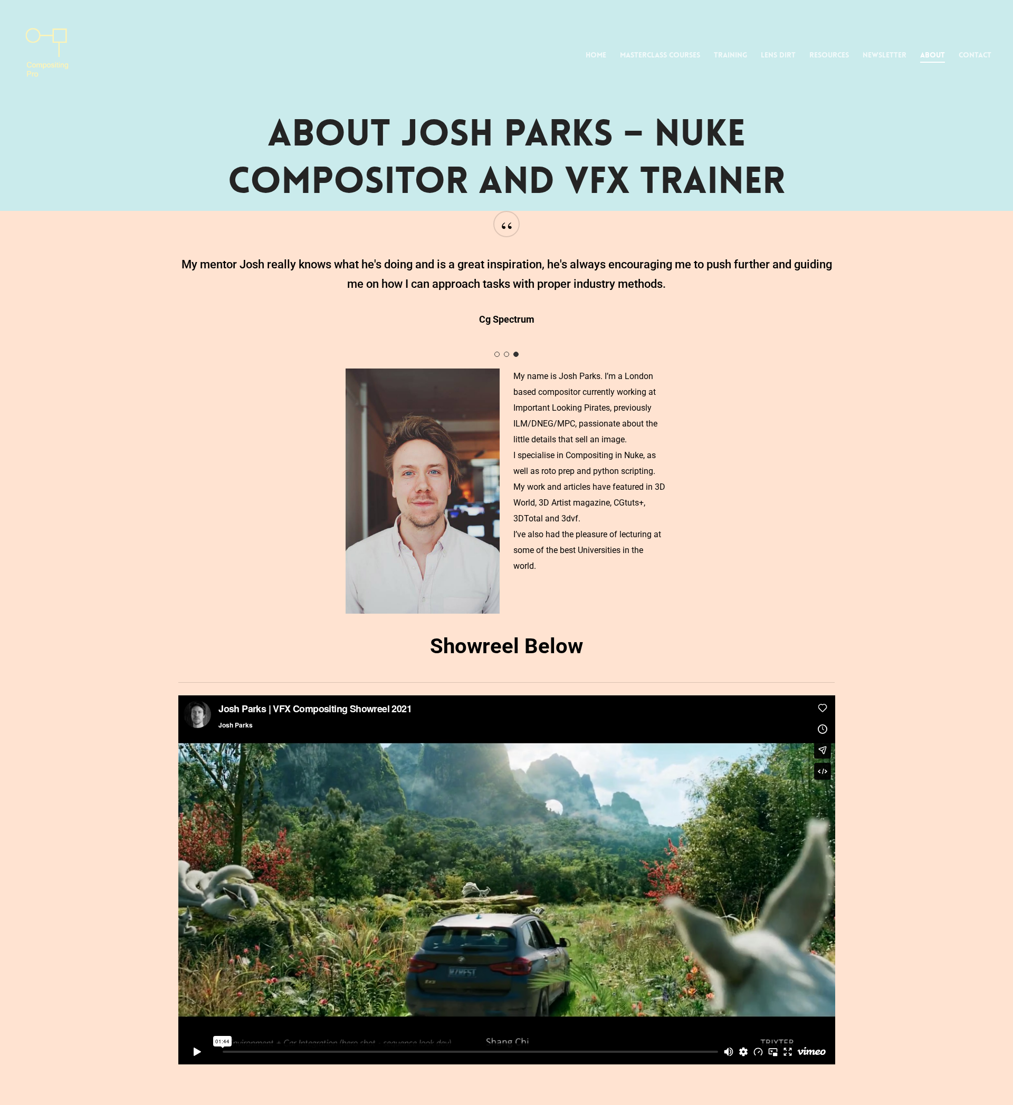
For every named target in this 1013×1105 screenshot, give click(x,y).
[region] (506, 280)
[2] (506, 354)
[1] (497, 354)
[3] (516, 354)
